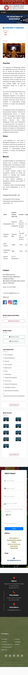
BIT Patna (5, 642)
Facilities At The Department (10, 384)
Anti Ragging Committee (9, 387)
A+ (3, 3)
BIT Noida (17, 644)
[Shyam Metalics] (8, 439)
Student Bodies (7, 374)
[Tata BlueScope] (8, 432)
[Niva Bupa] (8, 426)
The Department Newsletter (10, 377)
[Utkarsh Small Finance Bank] (20, 419)
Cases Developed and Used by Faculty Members (14, 396)
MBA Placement (8, 368)
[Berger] (8, 419)
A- (5, 3)
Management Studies (13, 321)
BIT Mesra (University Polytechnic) (6, 648)
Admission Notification (9, 358)
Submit (14, 528)
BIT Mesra (5, 639)
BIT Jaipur (17, 639)
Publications (13, 1)
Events (5, 371)
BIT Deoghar (18, 642)
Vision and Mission (8, 354)
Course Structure (8, 364)
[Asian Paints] (20, 432)
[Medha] (20, 426)
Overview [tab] (5, 33)
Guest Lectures (7, 381)
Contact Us (20, 1)
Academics (6, 361)
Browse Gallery (13, 454)
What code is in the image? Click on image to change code (14, 510)
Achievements (6, 1)
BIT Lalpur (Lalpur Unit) (7, 644)
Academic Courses (14, 337)
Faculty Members (15, 341)
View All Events (13, 405)
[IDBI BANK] (20, 439)
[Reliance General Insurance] (8, 446)
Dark (9, 3)
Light (12, 3)
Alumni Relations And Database (11, 390)
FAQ (24, 1)
